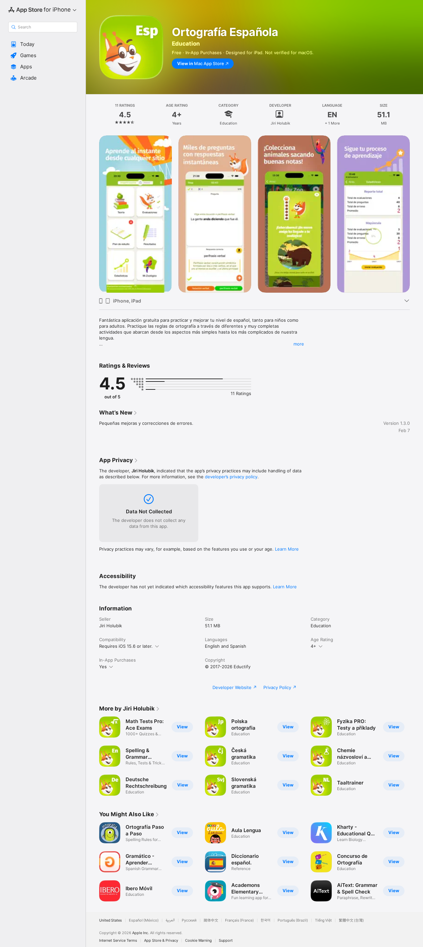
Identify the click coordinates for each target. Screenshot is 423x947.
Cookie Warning (198, 940)
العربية (170, 920)
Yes (103, 666)
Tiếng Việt (323, 920)
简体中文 (211, 920)
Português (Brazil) (293, 920)
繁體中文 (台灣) (351, 920)
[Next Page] (416, 214)
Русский (189, 920)
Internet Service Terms (118, 940)
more (298, 343)
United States (110, 920)
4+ (313, 646)
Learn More (287, 549)
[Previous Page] (92, 214)
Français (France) (239, 920)
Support (226, 940)
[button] (43, 44)
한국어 (266, 920)
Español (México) (144, 920)
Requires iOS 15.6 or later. (126, 646)
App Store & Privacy (161, 940)
